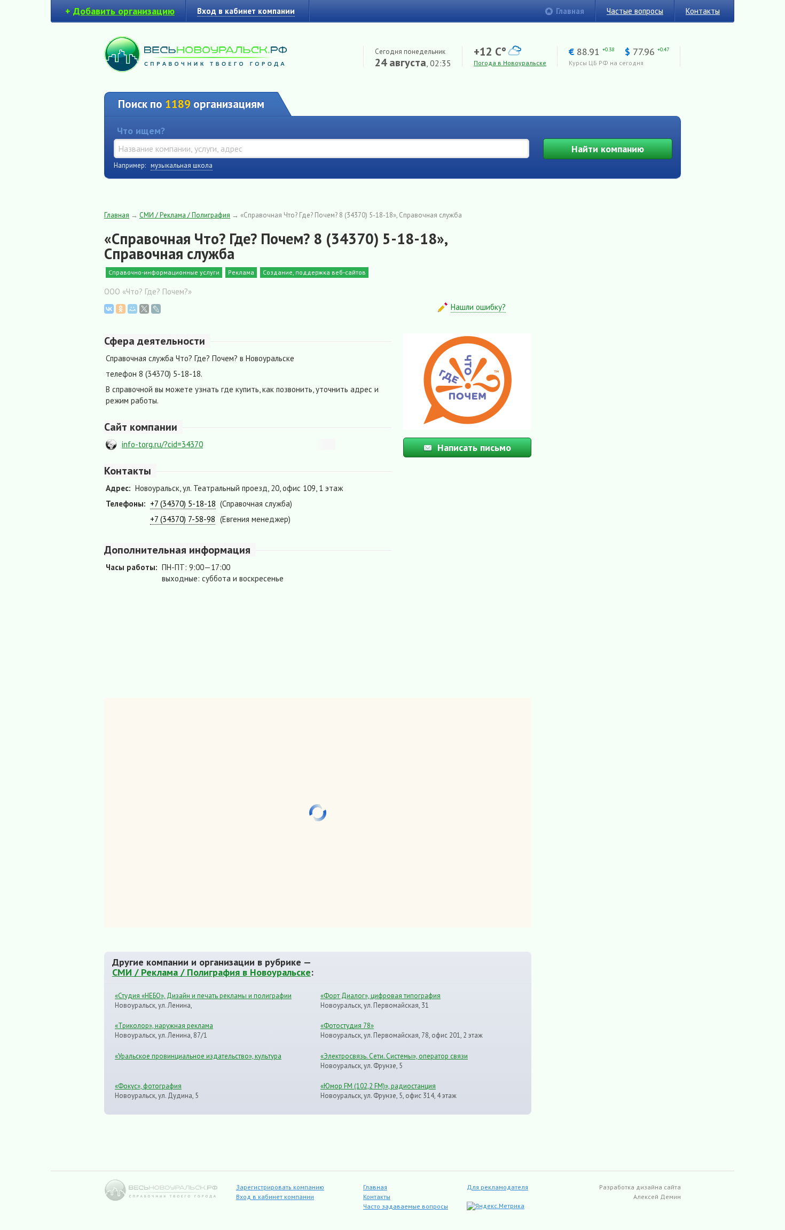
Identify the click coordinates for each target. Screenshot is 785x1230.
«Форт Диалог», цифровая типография (380, 995)
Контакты (703, 11)
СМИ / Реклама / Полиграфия (184, 215)
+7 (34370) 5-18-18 (183, 504)
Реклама (241, 272)
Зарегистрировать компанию (280, 1187)
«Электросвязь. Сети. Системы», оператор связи (394, 1056)
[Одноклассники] (120, 309)
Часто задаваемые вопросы (405, 1206)
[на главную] (195, 69)
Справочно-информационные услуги (163, 272)
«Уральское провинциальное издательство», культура (198, 1056)
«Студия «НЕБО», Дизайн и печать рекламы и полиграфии (203, 995)
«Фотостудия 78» (347, 1025)
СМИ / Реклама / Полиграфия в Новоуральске (211, 972)
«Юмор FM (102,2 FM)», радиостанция (378, 1086)
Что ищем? (141, 130)
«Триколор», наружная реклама (164, 1025)
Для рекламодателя (497, 1187)
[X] (144, 309)
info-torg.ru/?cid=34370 (162, 444)
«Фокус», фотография (148, 1086)
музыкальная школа (182, 165)
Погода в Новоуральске (510, 63)
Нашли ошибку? (478, 307)
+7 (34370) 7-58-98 (182, 519)
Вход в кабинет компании (275, 1197)
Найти (607, 149)
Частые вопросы (635, 11)
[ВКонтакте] (109, 309)
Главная (570, 11)
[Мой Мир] (132, 309)
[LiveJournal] (156, 309)
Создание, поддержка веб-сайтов (314, 272)
